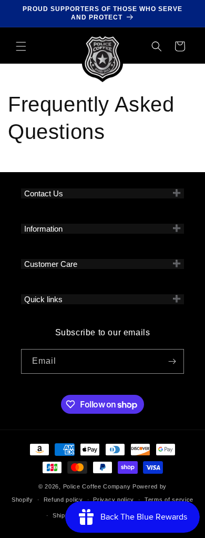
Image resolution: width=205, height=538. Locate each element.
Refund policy (63, 499)
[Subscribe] (171, 361)
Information (43, 228)
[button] (21, 46)
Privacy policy (113, 499)
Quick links (43, 299)
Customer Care (50, 264)
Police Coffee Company (97, 486)
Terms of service (169, 499)
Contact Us (43, 193)
